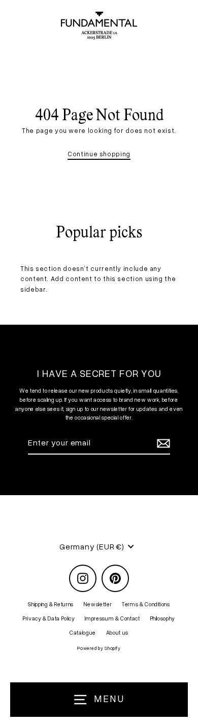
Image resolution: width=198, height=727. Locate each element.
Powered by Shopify (98, 648)
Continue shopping (99, 154)
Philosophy (162, 618)
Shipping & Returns (50, 604)
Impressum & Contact (112, 618)
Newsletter (98, 604)
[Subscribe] (162, 443)
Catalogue (83, 632)
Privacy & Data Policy (49, 618)
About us (117, 632)
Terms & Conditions (146, 604)
